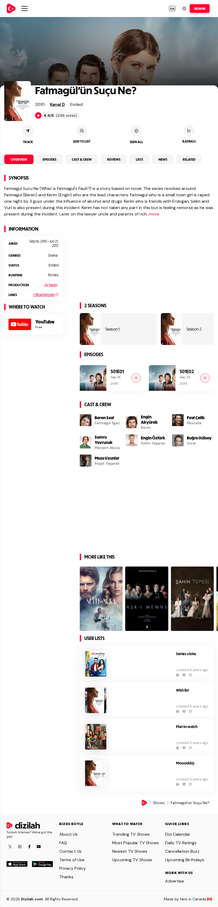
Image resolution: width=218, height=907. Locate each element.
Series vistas (186, 653)
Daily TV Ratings (180, 843)
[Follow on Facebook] (29, 846)
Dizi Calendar (177, 834)
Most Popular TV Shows (135, 843)
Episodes (49, 159)
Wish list (182, 690)
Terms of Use (72, 860)
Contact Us (70, 851)
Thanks (66, 877)
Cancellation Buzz (182, 851)
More (154, 214)
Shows (159, 802)
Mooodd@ (185, 763)
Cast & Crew (82, 159)
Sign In (199, 8)
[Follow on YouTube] (39, 846)
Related (189, 159)
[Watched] (136, 377)
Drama (52, 255)
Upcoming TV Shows (132, 860)
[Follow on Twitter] (10, 846)
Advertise (174, 881)
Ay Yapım (51, 285)
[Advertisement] (33, 376)
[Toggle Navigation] (24, 8)
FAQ (63, 843)
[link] (11, 8)
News (162, 159)
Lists (139, 159)
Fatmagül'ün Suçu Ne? (86, 90)
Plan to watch (187, 726)
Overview (19, 159)
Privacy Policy (72, 868)
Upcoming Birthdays (184, 860)
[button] (172, 8)
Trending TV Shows (131, 834)
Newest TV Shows (129, 851)
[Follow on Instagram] (19, 846)
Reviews (113, 159)
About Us (68, 834)
